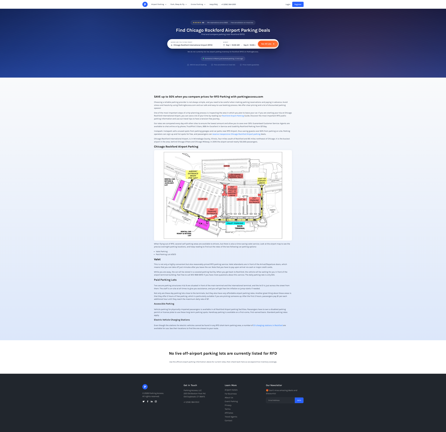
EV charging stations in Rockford (268, 325)
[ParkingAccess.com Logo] (145, 4)
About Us (229, 397)
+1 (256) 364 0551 (228, 4)
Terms (227, 409)
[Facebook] (147, 401)
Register (297, 4)
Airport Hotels (231, 390)
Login (288, 4)
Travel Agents (231, 416)
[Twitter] (143, 401)
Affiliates (229, 413)
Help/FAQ (214, 4)
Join (299, 400)
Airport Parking (157, 4)
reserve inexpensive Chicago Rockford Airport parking (236, 134)
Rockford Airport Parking (233, 116)
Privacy (228, 405)
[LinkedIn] (152, 401)
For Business (231, 393)
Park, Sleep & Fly (177, 4)
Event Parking (231, 401)
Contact (228, 420)
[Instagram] (156, 401)
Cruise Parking (197, 4)
